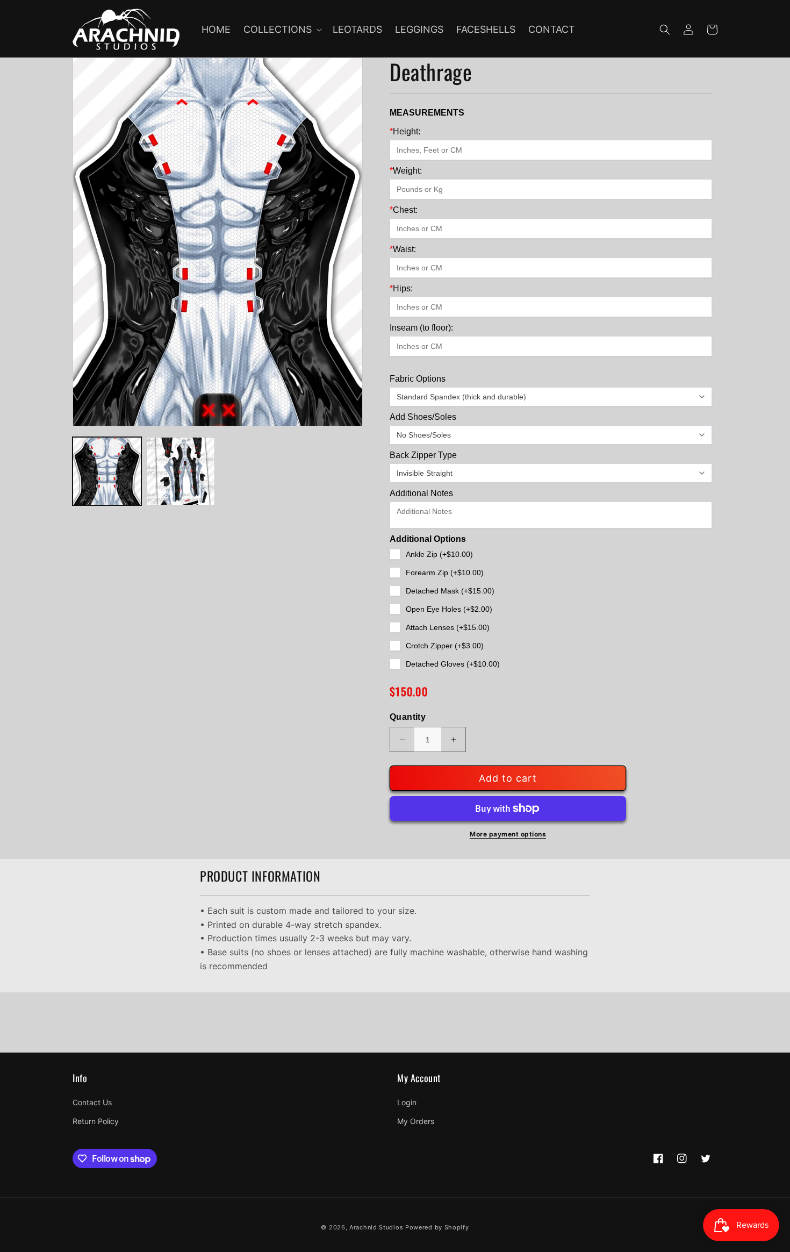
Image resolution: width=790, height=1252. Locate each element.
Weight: (406, 170)
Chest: (404, 209)
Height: (405, 131)
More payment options (508, 834)
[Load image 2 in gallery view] (181, 471)
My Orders (415, 1121)
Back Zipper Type (423, 455)
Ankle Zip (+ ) (439, 554)
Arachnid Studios (376, 1227)
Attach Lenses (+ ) (448, 627)
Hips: (401, 288)
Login (406, 1102)
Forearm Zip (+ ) (445, 572)
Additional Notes (421, 493)
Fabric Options (418, 378)
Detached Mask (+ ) (450, 590)
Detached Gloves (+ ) (453, 664)
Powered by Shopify (437, 1227)
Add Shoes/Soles (423, 416)
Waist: (403, 249)
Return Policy (96, 1121)
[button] (281, 29)
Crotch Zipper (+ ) (445, 645)
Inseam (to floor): (421, 327)
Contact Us (92, 1102)
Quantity (408, 716)
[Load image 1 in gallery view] (107, 471)
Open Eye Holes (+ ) (449, 609)
